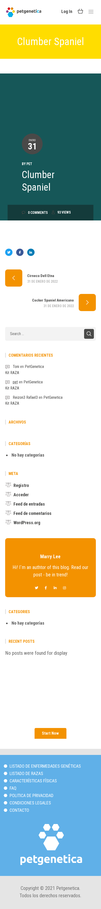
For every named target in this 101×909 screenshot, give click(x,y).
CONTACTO (19, 810)
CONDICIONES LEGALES (30, 802)
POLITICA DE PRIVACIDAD (31, 795)
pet (29, 164)
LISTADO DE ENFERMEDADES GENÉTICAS (45, 766)
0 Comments (38, 213)
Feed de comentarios (32, 513)
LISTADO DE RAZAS (26, 773)
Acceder (21, 494)
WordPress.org (26, 522)
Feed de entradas (29, 504)
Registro (21, 485)
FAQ (12, 788)
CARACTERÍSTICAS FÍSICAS (33, 780)
